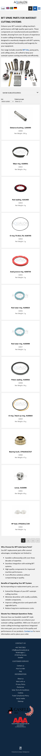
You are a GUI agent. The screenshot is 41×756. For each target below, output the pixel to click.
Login (3, 8)
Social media (20, 698)
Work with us (20, 681)
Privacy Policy (20, 684)
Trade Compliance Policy (20, 695)
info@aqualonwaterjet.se (20, 650)
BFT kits (26, 49)
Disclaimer (20, 687)
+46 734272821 (20, 647)
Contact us (28, 631)
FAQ (20, 671)
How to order (20, 668)
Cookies (20, 693)
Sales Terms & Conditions (20, 690)
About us (20, 678)
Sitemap (20, 701)
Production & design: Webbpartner (20, 752)
